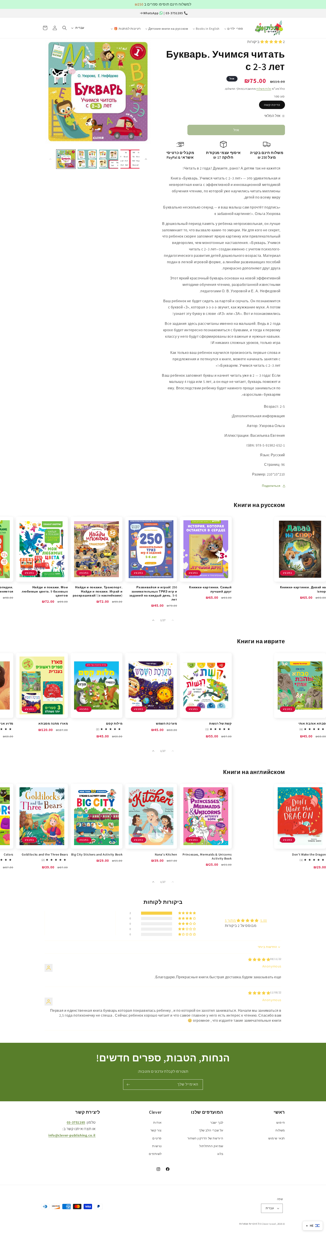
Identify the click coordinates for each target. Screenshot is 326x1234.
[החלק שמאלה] (50, 159)
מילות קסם (114, 723)
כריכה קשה (272, 105)
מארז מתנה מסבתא (53, 723)
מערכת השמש (166, 723)
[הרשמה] (128, 1084)
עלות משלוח (263, 88)
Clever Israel (268, 1223)
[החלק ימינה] (146, 159)
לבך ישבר (216, 1123)
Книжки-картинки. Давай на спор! (303, 589)
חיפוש (280, 1123)
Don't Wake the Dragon (309, 854)
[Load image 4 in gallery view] (129, 159)
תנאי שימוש (276, 1138)
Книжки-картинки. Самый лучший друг (210, 589)
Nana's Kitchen (166, 854)
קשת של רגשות (220, 723)
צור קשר (156, 1130)
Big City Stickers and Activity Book (96, 854)
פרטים (157, 1138)
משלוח (280, 1130)
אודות (157, 1123)
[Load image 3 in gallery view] (108, 159)
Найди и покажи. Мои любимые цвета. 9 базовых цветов (45, 591)
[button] (64, 28)
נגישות (157, 1146)
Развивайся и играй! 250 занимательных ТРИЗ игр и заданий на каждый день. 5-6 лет (153, 593)
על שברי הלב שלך (211, 1130)
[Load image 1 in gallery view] (65, 159)
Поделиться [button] (271, 486)
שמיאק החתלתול (211, 1146)
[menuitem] (247, 26)
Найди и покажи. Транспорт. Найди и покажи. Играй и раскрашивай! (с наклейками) (97, 591)
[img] (259, 959)
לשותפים (155, 1154)
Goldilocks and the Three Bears (45, 854)
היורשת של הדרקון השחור (205, 1138)
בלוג (220, 1154)
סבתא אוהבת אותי (312, 723)
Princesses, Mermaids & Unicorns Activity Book (207, 856)
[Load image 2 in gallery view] (87, 159)
